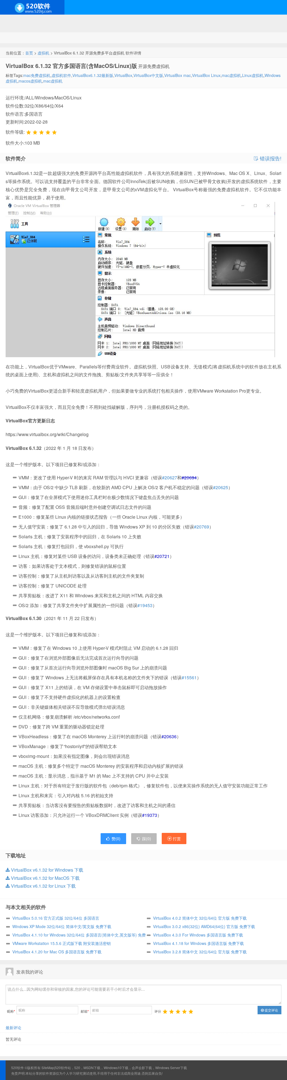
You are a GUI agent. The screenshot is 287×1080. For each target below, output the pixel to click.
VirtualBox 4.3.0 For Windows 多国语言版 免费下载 (198, 935)
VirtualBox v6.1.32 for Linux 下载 (43, 886)
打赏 (176, 838)
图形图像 (243, 22)
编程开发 (76, 22)
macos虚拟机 (30, 81)
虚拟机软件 (61, 75)
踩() (146, 838)
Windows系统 (17, 22)
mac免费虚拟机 (36, 75)
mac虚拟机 (231, 75)
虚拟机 (43, 53)
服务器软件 (105, 22)
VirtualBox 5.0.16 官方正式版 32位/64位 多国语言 (55, 918)
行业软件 (216, 22)
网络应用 (134, 22)
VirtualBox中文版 (148, 75)
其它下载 (270, 22)
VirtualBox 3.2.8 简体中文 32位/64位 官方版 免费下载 (200, 951)
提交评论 (271, 1010)
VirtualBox (123, 75)
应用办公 (188, 22)
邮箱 (85, 1011)
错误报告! (269, 158)
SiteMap (47, 1067)
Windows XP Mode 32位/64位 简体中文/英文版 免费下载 (61, 926)
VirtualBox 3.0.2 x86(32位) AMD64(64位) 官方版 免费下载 (204, 926)
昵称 (11, 1011)
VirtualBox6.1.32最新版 (92, 75)
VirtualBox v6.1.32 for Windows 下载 (46, 870)
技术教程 (161, 22)
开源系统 (49, 22)
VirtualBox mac (177, 75)
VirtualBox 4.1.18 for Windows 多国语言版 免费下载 (198, 943)
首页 (29, 53)
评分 (157, 1011)
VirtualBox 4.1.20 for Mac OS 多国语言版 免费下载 (56, 951)
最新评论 (13, 1027)
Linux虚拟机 (252, 75)
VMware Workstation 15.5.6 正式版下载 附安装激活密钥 (61, 943)
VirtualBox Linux (206, 75)
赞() (116, 838)
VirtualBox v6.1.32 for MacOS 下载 (45, 878)
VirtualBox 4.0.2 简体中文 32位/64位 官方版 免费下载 (200, 918)
